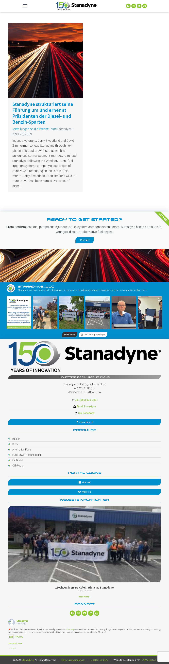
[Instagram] (133, 6)
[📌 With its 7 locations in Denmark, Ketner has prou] (71, 312)
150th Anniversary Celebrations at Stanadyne (84, 587)
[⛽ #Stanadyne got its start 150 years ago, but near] (124, 312)
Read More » (84, 597)
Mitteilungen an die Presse (30, 129)
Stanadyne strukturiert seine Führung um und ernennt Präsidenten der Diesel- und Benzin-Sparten (42, 113)
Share (13, 648)
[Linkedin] (139, 6)
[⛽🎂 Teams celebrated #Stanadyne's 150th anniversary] (97, 312)
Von (61, 129)
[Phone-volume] (90, 613)
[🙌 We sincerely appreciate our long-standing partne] (19, 312)
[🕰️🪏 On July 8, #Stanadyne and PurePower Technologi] (45, 312)
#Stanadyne (71, 629)
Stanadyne (22, 621)
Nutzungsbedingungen (73, 659)
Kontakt (84, 240)
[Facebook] (128, 6)
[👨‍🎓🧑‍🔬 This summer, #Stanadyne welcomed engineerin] (150, 312)
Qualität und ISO (99, 659)
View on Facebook (15, 643)
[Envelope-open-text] (144, 6)
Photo (19, 637)
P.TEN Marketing (147, 659)
